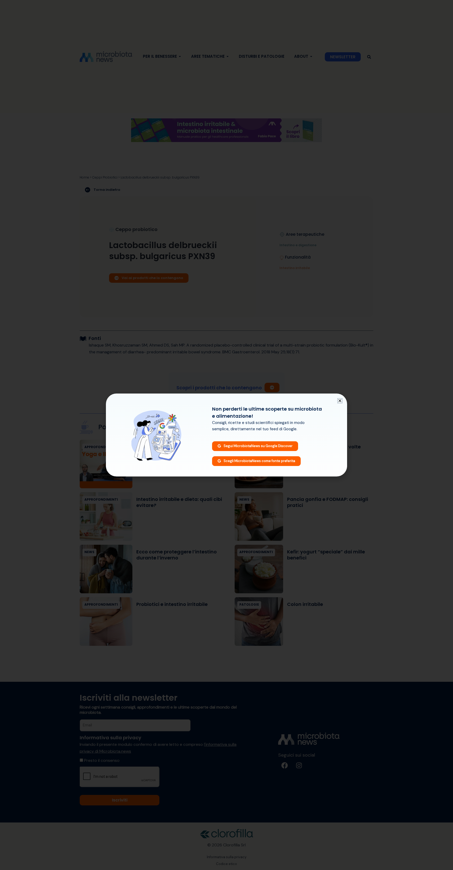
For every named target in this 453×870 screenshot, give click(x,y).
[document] (226, 435)
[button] (340, 401)
